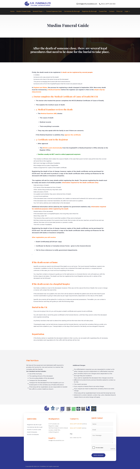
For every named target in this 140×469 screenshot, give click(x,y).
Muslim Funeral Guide (23, 11)
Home (12, 11)
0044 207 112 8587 (75, 428)
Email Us (52, 438)
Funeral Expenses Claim (54, 11)
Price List (119, 11)
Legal (126, 11)
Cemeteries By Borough (72, 11)
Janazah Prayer (38, 11)
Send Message (98, 455)
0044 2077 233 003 (76, 424)
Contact (111, 11)
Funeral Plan (103, 11)
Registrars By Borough (89, 11)
